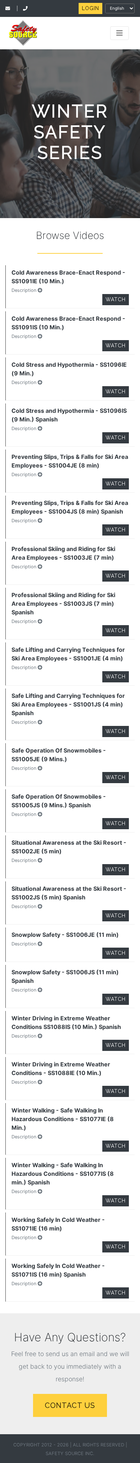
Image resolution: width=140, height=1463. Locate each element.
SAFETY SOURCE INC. (70, 1453)
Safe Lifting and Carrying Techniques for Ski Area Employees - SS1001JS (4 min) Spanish (68, 704)
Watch (116, 299)
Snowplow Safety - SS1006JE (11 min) (65, 934)
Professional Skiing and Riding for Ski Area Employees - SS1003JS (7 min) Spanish (63, 603)
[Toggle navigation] (119, 33)
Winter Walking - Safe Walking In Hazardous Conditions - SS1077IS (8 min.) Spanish (62, 1173)
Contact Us (70, 1405)
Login (90, 8)
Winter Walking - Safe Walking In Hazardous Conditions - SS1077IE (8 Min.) (62, 1119)
